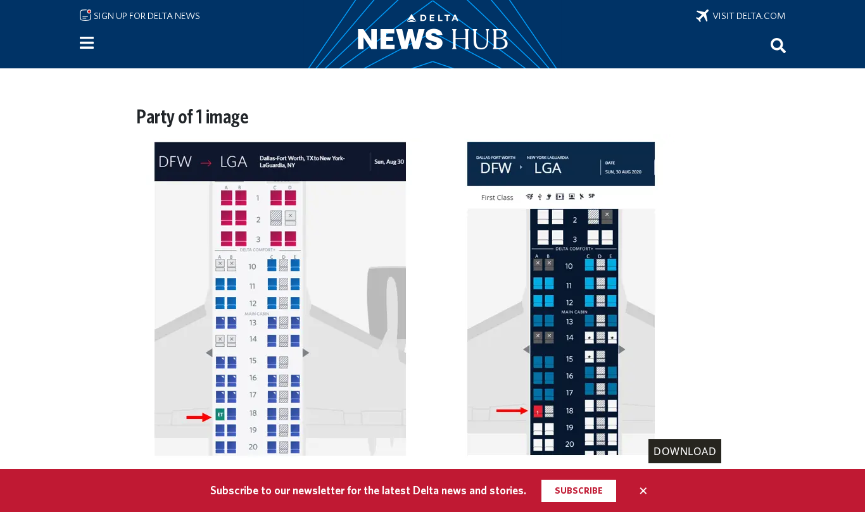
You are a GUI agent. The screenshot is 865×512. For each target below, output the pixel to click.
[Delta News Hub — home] (432, 34)
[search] (778, 45)
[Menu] (87, 43)
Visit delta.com (747, 16)
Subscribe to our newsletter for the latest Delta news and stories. (368, 490)
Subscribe (579, 490)
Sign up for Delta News (146, 16)
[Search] (778, 45)
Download (684, 451)
